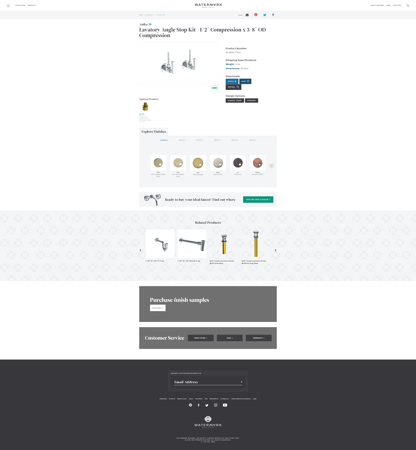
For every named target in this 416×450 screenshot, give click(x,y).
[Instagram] (215, 406)
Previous (140, 250)
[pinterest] (255, 15)
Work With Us (214, 399)
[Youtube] (225, 406)
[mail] (247, 15)
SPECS (231, 81)
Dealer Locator (182, 399)
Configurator (224, 399)
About (191, 399)
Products (32, 5)
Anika (145, 24)
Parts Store (199, 399)
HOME (141, 15)
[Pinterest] (190, 406)
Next (276, 250)
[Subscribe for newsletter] (241, 382)
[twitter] (264, 15)
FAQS (229, 338)
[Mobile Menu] (8, 6)
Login (388, 5)
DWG (244, 81)
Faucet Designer (377, 5)
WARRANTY (258, 338)
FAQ (206, 399)
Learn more (157, 308)
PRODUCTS (149, 15)
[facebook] (273, 15)
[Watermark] (208, 5)
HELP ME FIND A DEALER (257, 199)
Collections (20, 5)
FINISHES (251, 100)
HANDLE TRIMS (235, 100)
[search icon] (6, 5)
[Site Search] (408, 6)
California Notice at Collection (241, 399)
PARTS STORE (200, 338)
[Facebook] (198, 406)
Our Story (397, 5)
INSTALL (231, 87)
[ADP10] (145, 106)
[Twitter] (207, 406)
